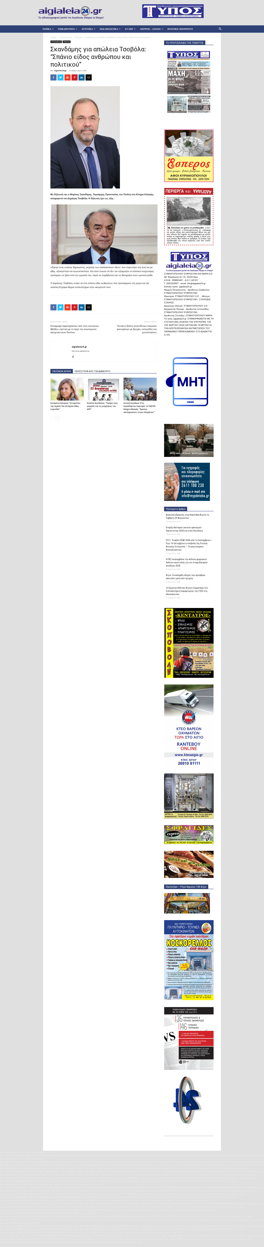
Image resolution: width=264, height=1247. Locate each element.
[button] (220, 29)
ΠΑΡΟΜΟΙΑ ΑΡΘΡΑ (61, 371)
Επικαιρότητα (65, 37)
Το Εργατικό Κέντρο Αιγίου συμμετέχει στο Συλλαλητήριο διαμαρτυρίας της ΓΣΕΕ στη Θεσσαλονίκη (187, 591)
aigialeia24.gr (60, 70)
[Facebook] (74, 357)
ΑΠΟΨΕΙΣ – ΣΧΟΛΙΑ (150, 29)
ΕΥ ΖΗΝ (129, 29)
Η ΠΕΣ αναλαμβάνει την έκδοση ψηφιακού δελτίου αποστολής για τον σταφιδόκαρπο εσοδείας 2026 (187, 562)
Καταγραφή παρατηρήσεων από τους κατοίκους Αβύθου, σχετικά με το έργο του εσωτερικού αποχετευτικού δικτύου (74, 329)
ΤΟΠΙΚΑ (46, 29)
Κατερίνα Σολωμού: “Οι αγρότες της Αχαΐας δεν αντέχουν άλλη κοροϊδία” (65, 406)
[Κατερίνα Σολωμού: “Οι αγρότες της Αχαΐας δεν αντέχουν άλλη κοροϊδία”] (67, 389)
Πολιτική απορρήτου (180, 29)
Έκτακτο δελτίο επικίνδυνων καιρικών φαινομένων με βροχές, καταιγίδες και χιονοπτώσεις (137, 329)
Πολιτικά (78, 37)
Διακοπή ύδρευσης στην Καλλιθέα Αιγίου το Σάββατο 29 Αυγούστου (187, 516)
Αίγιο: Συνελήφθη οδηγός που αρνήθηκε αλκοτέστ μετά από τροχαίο (185, 577)
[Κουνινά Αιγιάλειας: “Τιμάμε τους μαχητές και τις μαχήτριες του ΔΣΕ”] (103, 389)
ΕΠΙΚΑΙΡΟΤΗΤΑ (66, 29)
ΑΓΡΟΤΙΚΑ (87, 29)
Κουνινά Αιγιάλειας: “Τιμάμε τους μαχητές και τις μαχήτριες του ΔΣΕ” (102, 406)
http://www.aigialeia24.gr (80, 351)
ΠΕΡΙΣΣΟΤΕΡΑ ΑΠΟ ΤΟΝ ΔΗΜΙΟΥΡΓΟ (92, 371)
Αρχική (53, 37)
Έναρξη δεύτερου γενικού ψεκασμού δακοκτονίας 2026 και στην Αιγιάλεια (184, 529)
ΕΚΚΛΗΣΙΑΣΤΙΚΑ (109, 29)
